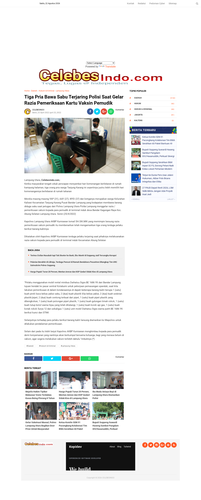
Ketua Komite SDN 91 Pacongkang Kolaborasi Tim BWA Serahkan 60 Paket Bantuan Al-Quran (158, 140)
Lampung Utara (62, 91)
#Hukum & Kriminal (47, 346)
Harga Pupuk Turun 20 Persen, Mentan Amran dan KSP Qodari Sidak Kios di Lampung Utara (71, 272)
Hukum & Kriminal (46, 91)
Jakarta (138, 115)
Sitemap (173, 3)
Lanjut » (171, 199)
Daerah (34, 91)
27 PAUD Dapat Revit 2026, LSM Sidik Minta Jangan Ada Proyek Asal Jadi (157, 191)
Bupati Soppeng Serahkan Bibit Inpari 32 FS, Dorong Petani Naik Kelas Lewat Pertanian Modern (158, 165)
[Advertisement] (100, 37)
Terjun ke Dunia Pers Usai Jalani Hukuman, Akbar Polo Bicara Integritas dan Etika (157, 178)
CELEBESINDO (108, 478)
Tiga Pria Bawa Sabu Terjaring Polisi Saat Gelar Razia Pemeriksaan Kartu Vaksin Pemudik (73, 100)
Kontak (130, 3)
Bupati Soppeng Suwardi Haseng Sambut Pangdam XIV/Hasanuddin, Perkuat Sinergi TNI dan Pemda (158, 152)
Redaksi (142, 3)
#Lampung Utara (68, 346)
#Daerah (30, 346)
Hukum (137, 103)
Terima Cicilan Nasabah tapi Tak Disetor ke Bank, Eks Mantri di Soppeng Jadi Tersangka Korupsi (73, 255)
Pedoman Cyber (157, 3)
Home (27, 91)
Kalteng (138, 120)
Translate (110, 66)
